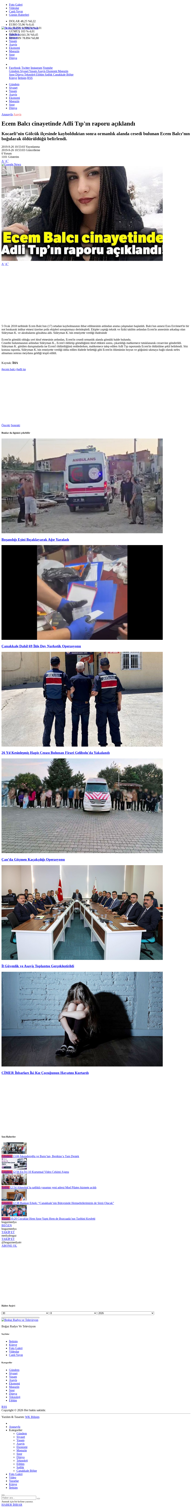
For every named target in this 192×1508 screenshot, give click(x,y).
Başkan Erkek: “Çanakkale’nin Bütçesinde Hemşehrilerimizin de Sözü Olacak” (63, 1203)
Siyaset (13, 37)
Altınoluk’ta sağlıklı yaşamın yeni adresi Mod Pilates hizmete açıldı (53, 1187)
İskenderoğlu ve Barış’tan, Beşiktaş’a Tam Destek (46, 1156)
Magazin (14, 51)
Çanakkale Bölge (63, 74)
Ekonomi (14, 47)
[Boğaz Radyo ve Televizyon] (20, 28)
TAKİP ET (8, 1232)
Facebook (15, 67)
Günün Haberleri (19, 14)
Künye (13, 78)
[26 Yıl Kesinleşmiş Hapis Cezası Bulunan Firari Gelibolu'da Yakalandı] (82, 745)
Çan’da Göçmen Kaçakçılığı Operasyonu (33, 859)
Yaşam (13, 41)
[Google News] (11, 164)
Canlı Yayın (16, 11)
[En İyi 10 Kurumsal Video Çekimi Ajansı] (14, 1168)
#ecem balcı (9, 369)
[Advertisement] (96, 295)
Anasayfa (7, 114)
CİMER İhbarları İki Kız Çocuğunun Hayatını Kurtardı (45, 1073)
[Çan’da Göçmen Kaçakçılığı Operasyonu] (82, 852)
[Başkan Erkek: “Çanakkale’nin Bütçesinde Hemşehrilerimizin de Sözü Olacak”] (14, 1199)
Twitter (25, 67)
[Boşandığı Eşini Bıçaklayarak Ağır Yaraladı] (82, 532)
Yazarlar (14, 1480)
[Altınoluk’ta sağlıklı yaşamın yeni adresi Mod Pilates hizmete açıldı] (14, 1184)
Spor (12, 54)
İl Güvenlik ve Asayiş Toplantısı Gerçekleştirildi (38, 966)
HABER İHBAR (12, 1504)
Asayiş (13, 44)
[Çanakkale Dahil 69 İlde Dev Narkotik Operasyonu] (82, 638)
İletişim (22, 78)
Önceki (6, 425)
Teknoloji (29, 74)
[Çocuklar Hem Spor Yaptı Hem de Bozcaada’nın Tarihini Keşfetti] (14, 1215)
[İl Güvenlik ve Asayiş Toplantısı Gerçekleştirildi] (82, 958)
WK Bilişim (32, 1417)
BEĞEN (7, 1225)
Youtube (48, 67)
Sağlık (48, 74)
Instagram (36, 67)
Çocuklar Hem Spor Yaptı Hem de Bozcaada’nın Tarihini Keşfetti (52, 1218)
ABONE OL (9, 1245)
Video (12, 1477)
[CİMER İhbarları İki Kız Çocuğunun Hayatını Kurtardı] (82, 1065)
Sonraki (15, 425)
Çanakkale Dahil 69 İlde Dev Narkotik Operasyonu (41, 646)
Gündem (14, 34)
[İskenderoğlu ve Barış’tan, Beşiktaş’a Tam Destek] (14, 1152)
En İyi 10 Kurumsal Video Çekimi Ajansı (41, 1171)
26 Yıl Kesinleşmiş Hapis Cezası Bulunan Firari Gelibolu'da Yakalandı (56, 753)
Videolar (14, 8)
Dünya (13, 58)
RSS (30, 78)
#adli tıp (21, 369)
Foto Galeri (15, 4)
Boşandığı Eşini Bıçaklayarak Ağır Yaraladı (35, 540)
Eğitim (39, 74)
